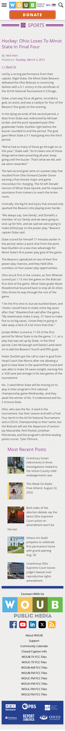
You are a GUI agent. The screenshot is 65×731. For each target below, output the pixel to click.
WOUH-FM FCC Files (34, 684)
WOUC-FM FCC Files (34, 678)
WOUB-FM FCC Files (34, 673)
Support (34, 641)
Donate (32, 14)
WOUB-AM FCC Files (34, 667)
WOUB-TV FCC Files (34, 657)
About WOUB (34, 635)
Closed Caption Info (34, 651)
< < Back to (9, 67)
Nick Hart (12, 55)
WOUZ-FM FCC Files (34, 694)
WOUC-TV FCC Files (34, 662)
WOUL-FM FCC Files (34, 689)
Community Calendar (34, 646)
